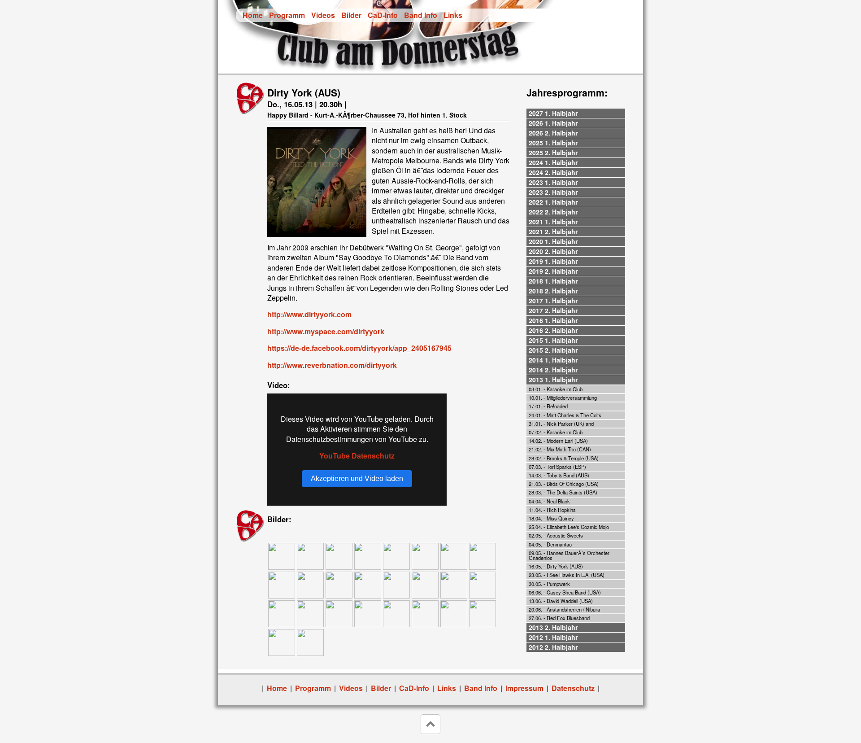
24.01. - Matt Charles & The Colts (565, 415)
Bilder (351, 15)
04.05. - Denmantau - (552, 544)
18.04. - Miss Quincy (551, 518)
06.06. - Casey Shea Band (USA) (565, 592)
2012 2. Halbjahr (553, 646)
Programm (287, 15)
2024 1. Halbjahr (553, 162)
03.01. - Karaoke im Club (556, 389)
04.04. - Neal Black (549, 501)
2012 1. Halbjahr (553, 637)
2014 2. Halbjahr (553, 369)
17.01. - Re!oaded (548, 406)
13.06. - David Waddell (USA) (561, 600)
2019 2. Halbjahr (553, 271)
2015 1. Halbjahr (553, 340)
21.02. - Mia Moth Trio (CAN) (560, 449)
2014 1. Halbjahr (553, 359)
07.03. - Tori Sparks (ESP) (557, 466)
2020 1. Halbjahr (553, 241)
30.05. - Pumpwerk (549, 583)
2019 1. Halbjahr (553, 261)
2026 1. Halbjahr (553, 122)
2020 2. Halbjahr (553, 251)
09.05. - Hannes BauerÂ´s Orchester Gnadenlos (569, 555)
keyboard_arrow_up (430, 724)
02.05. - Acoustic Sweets (556, 535)
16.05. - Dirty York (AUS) (556, 566)
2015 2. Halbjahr (553, 349)
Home (253, 15)
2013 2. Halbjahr (553, 627)
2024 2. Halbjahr (553, 172)
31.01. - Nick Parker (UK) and (561, 423)
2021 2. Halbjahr (553, 231)
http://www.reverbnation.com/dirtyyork (332, 365)
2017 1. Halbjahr (553, 300)
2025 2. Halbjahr (553, 152)
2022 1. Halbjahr (553, 201)
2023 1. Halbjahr (553, 182)
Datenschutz (573, 688)
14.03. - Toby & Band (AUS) (559, 475)
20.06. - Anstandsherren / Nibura (564, 609)
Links (453, 15)
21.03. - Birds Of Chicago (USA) (564, 483)
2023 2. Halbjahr (553, 192)
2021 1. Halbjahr (553, 221)
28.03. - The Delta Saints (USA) (563, 492)
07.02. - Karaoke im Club (556, 432)
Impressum (524, 688)
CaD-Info (383, 15)
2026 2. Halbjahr (553, 132)
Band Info (420, 15)
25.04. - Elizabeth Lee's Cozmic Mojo (569, 526)
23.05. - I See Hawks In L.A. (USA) (566, 574)
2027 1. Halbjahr (553, 113)
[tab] (575, 113)
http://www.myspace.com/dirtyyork (325, 331)
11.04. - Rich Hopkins (552, 509)
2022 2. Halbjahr (553, 211)
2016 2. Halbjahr (553, 330)
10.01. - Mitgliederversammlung (563, 397)
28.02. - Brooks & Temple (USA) (564, 458)
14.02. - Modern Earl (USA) (558, 440)
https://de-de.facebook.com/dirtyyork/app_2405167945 (359, 348)
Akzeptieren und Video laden (357, 478)
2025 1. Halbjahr (553, 142)
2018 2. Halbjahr (553, 290)
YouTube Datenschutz (357, 455)
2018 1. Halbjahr (553, 280)
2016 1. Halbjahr (553, 320)
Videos (323, 15)
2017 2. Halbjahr (553, 310)
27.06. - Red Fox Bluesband (559, 617)
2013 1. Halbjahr (553, 379)
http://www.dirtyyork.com (309, 314)
